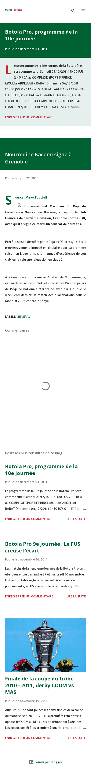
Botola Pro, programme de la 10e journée (41, 35)
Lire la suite (76, 519)
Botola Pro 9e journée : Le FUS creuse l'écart (42, 547)
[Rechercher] (73, 10)
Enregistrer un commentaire (29, 117)
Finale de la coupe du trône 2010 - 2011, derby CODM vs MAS (39, 685)
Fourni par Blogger (48, 762)
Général (23, 316)
